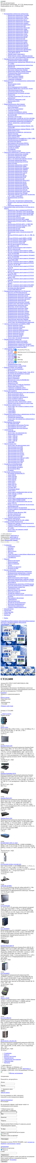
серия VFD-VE (12, 484)
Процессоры (11, 94)
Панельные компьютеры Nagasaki (18, 186)
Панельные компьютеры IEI (16, 179)
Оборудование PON (14, 137)
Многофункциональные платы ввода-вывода (21, 392)
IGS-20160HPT (5, 973)
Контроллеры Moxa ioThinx (16, 230)
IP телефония (11, 149)
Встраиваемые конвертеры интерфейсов (20, 121)
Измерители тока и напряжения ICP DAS (20, 210)
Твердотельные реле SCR (15, 451)
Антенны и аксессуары (14, 116)
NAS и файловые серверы (15, 77)
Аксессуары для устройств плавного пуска (20, 406)
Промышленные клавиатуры (12, 339)
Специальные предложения (12, 1059)
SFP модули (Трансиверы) (15, 108)
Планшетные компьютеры (15, 417)
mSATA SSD (11, 353)
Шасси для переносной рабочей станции (20, 158)
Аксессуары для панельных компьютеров (20, 200)
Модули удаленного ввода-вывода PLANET (21, 285)
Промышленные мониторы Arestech (18, 311)
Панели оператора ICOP (15, 336)
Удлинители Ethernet (14, 146)
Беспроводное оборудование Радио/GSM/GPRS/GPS (16, 288)
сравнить (10, 694)
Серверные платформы (14, 79)
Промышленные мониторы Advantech (19, 299)
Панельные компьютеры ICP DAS (18, 161)
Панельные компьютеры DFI (16, 174)
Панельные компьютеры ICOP (17, 177)
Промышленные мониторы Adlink (18, 308)
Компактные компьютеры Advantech (18, 21)
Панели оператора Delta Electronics (18, 330)
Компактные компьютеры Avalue (17, 34)
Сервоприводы (8, 429)
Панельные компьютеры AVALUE (18, 205)
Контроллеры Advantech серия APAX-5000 (20, 214)
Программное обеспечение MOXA (18, 143)
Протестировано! (13, 562)
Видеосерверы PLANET (15, 465)
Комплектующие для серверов (13, 367)
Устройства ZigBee (13, 147)
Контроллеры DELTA (14, 216)
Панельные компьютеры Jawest (17, 182)
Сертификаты (12, 557)
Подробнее (13, 1159)
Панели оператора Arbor (15, 328)
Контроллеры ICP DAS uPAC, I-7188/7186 (20, 224)
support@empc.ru (15, 538)
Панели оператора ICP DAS (16, 331)
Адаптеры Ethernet (13, 110)
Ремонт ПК (7, 613)
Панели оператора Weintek (16, 334)
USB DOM (11, 362)
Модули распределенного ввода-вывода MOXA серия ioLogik (20, 248)
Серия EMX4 (12, 412)
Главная (3, 621)
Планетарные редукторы (15, 434)
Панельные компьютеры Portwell (17, 190)
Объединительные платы (15, 90)
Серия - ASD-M (12, 440)
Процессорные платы (14, 84)
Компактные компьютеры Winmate (18, 51)
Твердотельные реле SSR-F (16, 459)
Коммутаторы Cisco (13, 130)
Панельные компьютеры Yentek (17, 155)
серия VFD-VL (12, 486)
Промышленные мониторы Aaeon (18, 305)
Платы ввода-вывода (10, 391)
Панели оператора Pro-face (16, 333)
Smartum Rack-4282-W (7, 945)
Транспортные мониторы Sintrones (18, 319)
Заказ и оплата (12, 551)
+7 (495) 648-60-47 (6, 534)
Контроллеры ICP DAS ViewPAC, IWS (19, 225)
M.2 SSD (10, 352)
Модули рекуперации (14, 515)
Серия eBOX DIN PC (14, 52)
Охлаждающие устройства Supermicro (19, 384)
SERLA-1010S (5, 998)
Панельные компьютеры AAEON (18, 165)
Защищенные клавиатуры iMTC (17, 347)
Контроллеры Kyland (14, 228)
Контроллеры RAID (14, 376)
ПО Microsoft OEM (13, 423)
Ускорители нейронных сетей (16, 99)
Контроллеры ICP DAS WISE (16, 227)
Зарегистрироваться (7, 1100)
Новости (6, 559)
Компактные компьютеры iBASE (17, 37)
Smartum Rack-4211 (6, 798)
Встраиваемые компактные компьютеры (16, 13)
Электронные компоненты (12, 518)
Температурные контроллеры (16, 517)
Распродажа (7, 610)
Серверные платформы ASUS (17, 387)
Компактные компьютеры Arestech (18, 23)
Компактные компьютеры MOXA (18, 43)
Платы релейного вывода (15, 398)
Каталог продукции (10, 570)
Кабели (10, 102)
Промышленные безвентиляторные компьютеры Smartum (18, 73)
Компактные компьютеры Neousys (18, 46)
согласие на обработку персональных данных (17, 1142)
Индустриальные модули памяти (17, 87)
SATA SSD (11, 358)
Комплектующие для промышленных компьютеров (19, 80)
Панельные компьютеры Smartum (18, 70)
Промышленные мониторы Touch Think (19, 297)
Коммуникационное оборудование (14, 104)
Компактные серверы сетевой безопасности (21, 523)
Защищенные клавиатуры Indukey (18, 342)
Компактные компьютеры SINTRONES (19, 49)
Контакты (11, 548)
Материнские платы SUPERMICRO (18, 380)
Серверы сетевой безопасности (13, 521)
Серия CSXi (11, 409)
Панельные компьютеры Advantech (18, 168)
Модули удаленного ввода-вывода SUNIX (20, 286)
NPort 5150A (4, 727)
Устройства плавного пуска (12, 405)
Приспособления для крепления (17, 507)
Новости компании (13, 563)
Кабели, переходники (14, 375)
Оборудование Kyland (14, 151)
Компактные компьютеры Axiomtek (18, 15)
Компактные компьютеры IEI (16, 38)
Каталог (7, 621)
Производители (9, 609)
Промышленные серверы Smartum (18, 60)
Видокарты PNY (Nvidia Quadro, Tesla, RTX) (21, 372)
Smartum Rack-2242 (6, 818)
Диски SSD (11, 85)
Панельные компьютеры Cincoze (17, 172)
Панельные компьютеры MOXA (17, 185)
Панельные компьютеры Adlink (17, 166)
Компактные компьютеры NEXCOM (19, 27)
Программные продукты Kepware (18, 428)
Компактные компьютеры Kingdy (18, 40)
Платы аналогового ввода (15, 394)
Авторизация (5, 1146)
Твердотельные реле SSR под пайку (18, 458)
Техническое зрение (14, 489)
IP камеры (11, 470)
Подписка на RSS (13, 568)
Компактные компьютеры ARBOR (18, 31)
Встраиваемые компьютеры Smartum (19, 68)
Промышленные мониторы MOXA (18, 316)
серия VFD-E (12, 490)
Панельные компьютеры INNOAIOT (19, 180)
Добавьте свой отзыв (7, 706)
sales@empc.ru (14, 537)
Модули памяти (12, 381)
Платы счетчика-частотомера (16, 400)
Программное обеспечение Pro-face (18, 425)
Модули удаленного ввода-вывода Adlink (20, 250)
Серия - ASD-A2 (13, 436)
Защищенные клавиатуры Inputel (17, 341)
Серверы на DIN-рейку (14, 524)
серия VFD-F (11, 481)
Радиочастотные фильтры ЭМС (17, 512)
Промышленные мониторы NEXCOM (19, 320)
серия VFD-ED (12, 478)
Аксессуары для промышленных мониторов (21, 322)
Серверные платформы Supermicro (18, 389)
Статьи (10, 565)
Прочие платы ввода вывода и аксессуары (20, 403)
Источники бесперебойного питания (19, 373)
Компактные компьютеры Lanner (17, 42)
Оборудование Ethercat (14, 135)
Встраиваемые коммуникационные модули (20, 119)
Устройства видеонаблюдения (13, 464)
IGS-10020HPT (5, 928)
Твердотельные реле (10, 443)
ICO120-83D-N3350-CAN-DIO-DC (11, 864)
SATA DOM (11, 356)
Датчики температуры (14, 514)
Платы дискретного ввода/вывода (18, 397)
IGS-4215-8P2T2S (6, 1018)
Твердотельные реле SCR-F (16, 453)
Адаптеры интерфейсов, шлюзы (17, 112)
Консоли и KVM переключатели (17, 292)
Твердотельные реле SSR (15, 456)
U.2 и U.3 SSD (12, 361)
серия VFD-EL (12, 479)
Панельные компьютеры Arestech (18, 171)
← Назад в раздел (6, 713)
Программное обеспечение (12, 422)
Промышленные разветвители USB (18, 144)
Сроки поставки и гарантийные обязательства (21, 554)
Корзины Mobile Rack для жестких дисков (20, 88)
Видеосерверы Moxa (14, 468)
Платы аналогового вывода (16, 395)
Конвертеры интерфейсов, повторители (19, 132)
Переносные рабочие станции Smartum (19, 71)
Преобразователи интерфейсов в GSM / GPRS (21, 138)
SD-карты (11, 359)
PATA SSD (11, 355)
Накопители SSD (13, 383)
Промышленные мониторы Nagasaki (18, 302)
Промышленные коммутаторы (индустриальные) (17, 106)
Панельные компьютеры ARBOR (18, 169)
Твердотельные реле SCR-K (16, 454)
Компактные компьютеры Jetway (17, 20)
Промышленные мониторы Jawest (18, 295)
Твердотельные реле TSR (15, 462)
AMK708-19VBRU (6, 886)
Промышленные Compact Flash (17, 366)
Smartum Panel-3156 (6, 745)
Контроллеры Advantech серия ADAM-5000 (21, 213)
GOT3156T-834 (5, 905)
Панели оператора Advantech (16, 327)
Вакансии (11, 549)
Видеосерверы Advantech (15, 467)
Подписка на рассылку (14, 566)
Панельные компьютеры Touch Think (19, 191)
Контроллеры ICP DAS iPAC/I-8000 (18, 219)
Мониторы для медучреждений (17, 306)
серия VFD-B (12, 475)
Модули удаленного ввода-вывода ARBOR (20, 261)
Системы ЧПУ (12, 487)
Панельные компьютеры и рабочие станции (17, 152)
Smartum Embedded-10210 (8, 773)
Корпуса (10, 82)
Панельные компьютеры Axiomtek (18, 154)
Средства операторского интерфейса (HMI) (17, 324)
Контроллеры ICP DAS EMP (16, 218)
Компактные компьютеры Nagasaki (18, 45)
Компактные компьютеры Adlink (17, 29)
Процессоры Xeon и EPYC (16, 386)
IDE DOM (11, 350)
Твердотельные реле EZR (15, 448)
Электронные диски (10, 348)
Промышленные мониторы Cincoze (18, 313)
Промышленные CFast (14, 364)
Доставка (10, 552)
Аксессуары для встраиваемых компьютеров (21, 57)
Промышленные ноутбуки (15, 197)
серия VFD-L (12, 482)
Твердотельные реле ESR (15, 447)
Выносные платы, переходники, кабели (19, 401)
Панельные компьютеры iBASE (17, 175)
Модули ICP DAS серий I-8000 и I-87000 (20, 238)
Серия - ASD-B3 (12, 439)
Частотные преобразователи (12, 472)
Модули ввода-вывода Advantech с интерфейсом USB (18, 245)
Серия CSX (11, 408)
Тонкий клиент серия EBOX (16, 54)
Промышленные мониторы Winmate (18, 317)
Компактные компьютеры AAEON (18, 18)
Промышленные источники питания (19, 93)
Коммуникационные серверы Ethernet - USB (21, 129)
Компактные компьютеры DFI (17, 26)
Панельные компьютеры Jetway (17, 160)
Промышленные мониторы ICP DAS (19, 314)
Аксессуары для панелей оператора (18, 338)
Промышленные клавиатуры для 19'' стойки (21, 345)
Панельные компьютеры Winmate (18, 193)
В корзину (4, 692)
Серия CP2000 (12, 495)
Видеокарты (11, 370)
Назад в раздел (5, 697)
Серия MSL (11, 442)
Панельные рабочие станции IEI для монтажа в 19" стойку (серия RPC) (21, 195)
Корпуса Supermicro (13, 378)
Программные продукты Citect (17, 426)
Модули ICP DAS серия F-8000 (17, 241)
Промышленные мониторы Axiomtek (19, 294)
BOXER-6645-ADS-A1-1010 (9, 843)
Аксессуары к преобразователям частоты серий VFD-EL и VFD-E (20, 492)
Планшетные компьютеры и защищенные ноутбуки (19, 414)
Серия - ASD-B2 (12, 437)
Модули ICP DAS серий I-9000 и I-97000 (20, 239)
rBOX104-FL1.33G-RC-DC (9, 1041)
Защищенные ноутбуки (14, 415)
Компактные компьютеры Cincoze (18, 35)
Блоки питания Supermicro (15, 369)
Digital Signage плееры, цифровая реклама (20, 56)
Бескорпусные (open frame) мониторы (19, 303)
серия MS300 (11, 431)
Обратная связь (8, 612)
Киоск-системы (12, 163)
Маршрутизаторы (13, 133)
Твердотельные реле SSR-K (16, 461)
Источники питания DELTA (16, 473)
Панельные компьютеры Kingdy (17, 183)
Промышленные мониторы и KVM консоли (17, 291)
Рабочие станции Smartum (15, 76)
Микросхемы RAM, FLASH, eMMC (18, 520)
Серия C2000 (11, 496)
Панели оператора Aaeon (15, 325)
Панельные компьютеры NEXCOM (18, 188)
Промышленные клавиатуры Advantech (19, 344)
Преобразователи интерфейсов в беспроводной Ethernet (17, 140)
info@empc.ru (15, 535)
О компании (8, 545)
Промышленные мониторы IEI (17, 300)
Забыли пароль (5, 1092)
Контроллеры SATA (14, 101)
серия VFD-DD (12, 476)
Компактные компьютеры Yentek (17, 17)
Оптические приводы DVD (16, 91)
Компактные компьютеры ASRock (18, 32)
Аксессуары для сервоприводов (17, 433)
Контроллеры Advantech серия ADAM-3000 (21, 211)
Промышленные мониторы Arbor (18, 309)
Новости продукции (14, 560)
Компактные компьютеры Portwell (18, 48)
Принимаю (4, 1161)
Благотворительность (14, 556)
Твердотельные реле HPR (15, 450)
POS (9, 199)
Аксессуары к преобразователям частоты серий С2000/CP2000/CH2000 (20, 499)
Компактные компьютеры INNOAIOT (19, 24)
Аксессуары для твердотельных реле (19, 445)
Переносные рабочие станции (17, 157)
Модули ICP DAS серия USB (16, 242)
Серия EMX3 (12, 411)
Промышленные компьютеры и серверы (16, 59)
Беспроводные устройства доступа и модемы (21, 118)
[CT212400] (14, 666)
